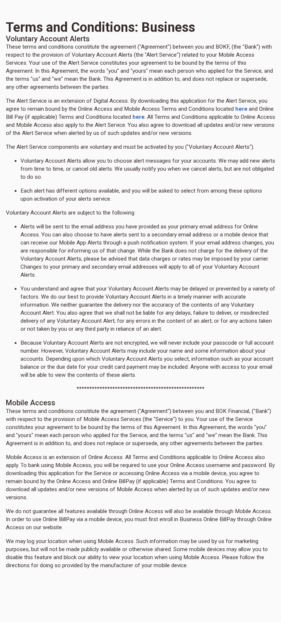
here (241, 109)
